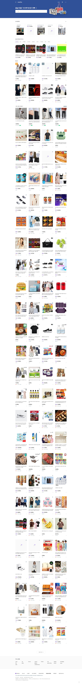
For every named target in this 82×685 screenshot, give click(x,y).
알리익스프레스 (49, 663)
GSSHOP (36, 661)
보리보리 (55, 663)
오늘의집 (33, 41)
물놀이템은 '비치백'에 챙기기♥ (25, 8)
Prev (15, 29)
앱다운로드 (18, 673)
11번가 (37, 41)
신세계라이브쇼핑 (37, 664)
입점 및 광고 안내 (61, 673)
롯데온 (49, 41)
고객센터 (28, 673)
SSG (20, 41)
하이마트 (42, 661)
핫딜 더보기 (41, 652)
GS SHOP (28, 41)
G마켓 (17, 41)
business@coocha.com (46, 678)
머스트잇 (29, 661)
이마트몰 (41, 41)
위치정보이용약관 (41, 673)
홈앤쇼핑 (36, 663)
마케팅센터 (54, 673)
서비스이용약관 (34, 673)
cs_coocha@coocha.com (35, 678)
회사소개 (23, 673)
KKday (61, 663)
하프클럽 (24, 41)
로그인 (59, 2)
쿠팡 (45, 41)
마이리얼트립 (62, 661)
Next (66, 29)
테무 (48, 661)
